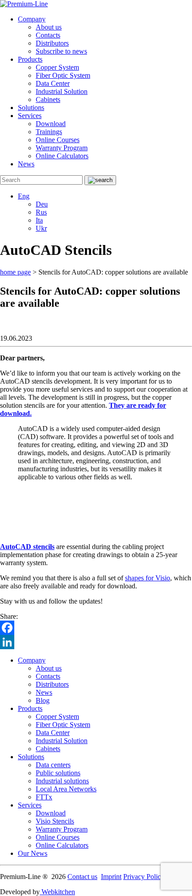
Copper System (57, 67)
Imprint (111, 876)
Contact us (82, 876)
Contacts (48, 35)
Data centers (53, 765)
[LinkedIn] (96, 642)
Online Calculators (62, 156)
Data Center (53, 83)
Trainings (49, 131)
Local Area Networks (66, 789)
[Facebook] (96, 628)
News (26, 164)
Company (32, 19)
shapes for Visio (147, 578)
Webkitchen (57, 892)
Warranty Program (62, 148)
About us (49, 27)
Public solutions (58, 773)
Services (30, 115)
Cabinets (48, 99)
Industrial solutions (62, 781)
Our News (32, 853)
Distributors (52, 43)
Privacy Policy (143, 876)
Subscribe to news (61, 51)
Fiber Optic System (63, 75)
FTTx (44, 797)
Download (51, 123)
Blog (43, 700)
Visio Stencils (55, 821)
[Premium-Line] (24, 4)
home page (15, 272)
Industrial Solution (62, 91)
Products (30, 59)
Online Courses (57, 140)
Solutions (31, 107)
